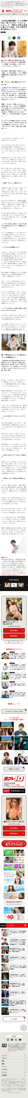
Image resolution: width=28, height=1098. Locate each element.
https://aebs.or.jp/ (12, 1050)
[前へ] (0, 585)
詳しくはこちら (9, 6)
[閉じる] (26, 4)
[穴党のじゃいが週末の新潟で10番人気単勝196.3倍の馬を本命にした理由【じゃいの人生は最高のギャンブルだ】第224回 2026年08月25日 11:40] (7, 757)
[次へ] (27, 585)
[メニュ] (25, 11)
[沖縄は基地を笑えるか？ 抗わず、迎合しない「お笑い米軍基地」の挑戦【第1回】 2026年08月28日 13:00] (7, 743)
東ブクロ (3, 62)
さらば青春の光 (12, 62)
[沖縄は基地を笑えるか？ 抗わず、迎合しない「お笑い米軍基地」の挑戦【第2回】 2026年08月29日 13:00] (7, 729)
